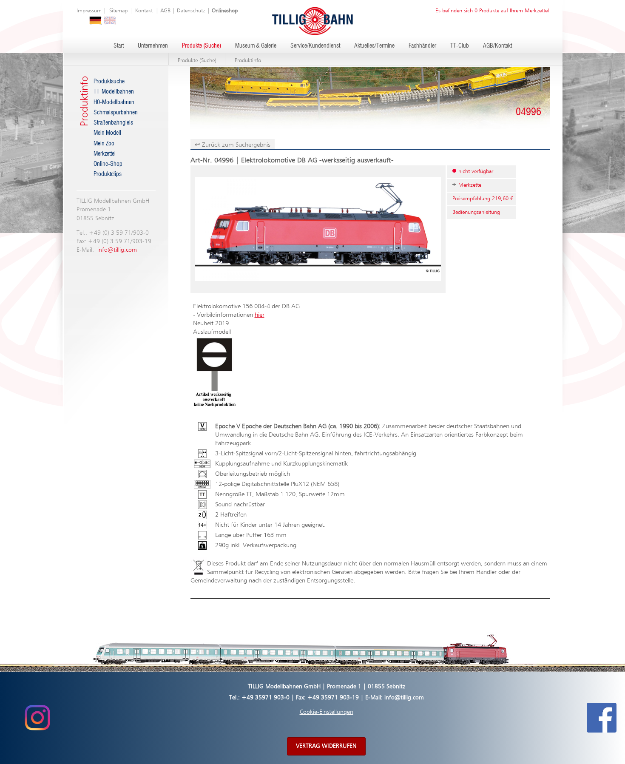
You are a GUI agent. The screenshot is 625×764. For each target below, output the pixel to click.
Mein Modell (107, 133)
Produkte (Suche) (201, 46)
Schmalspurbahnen (116, 113)
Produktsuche (109, 82)
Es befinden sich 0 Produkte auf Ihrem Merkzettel (492, 11)
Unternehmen (153, 46)
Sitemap (118, 11)
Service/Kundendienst (315, 46)
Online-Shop (108, 164)
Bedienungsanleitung (476, 212)
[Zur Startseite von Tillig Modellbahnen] (312, 20)
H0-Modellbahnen (114, 102)
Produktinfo (248, 60)
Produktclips (108, 174)
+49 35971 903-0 (265, 698)
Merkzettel (105, 154)
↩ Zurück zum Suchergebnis (232, 145)
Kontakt (144, 11)
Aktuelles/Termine (374, 46)
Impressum (89, 11)
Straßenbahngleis (113, 123)
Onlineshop (225, 11)
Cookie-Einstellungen (326, 712)
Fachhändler (422, 46)
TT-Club (459, 46)
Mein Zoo (104, 144)
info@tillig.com (117, 250)
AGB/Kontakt (497, 46)
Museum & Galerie (255, 46)
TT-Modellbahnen (114, 92)
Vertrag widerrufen (326, 746)
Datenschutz (191, 11)
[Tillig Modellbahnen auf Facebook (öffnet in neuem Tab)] (601, 718)
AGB (165, 11)
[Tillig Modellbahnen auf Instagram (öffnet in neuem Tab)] (37, 718)
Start (119, 46)
